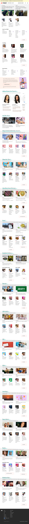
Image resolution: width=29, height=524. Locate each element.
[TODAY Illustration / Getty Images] (21, 397)
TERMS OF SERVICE (11, 510)
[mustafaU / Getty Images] (7, 344)
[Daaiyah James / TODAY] (7, 165)
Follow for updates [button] (9, 473)
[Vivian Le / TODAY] (7, 137)
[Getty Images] (8, 120)
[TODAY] (21, 289)
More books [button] (23, 474)
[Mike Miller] (21, 13)
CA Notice (5, 519)
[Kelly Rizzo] (21, 193)
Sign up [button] (24, 278)
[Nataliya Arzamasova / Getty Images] (21, 226)
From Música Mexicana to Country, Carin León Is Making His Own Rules (21, 7)
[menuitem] (9, 3)
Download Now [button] (6, 84)
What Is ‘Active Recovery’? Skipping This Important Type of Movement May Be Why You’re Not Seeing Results (7, 126)
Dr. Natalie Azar (4, 105)
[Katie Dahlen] (8, 13)
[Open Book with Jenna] (21, 453)
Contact (5, 511)
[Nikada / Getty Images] (21, 344)
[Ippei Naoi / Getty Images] (7, 370)
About (4, 510)
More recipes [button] (23, 247)
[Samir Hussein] (7, 289)
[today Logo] (1, 510)
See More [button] (23, 65)
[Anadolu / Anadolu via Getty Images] (7, 397)
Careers (11, 511)
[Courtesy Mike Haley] (21, 258)
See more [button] (10, 280)
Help (4, 512)
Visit (4, 513)
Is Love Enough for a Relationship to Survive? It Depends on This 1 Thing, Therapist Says (16, 107)
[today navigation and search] (27, 3)
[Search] (25, 3)
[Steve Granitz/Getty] (7, 424)
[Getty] (21, 316)
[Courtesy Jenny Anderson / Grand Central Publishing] (7, 453)
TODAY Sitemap (11, 513)
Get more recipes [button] (22, 216)
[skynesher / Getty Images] (21, 370)
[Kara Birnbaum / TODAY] (22, 120)
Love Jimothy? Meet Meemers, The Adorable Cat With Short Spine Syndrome (8, 7)
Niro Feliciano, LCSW (14, 105)
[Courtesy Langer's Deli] (7, 226)
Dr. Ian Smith (23, 105)
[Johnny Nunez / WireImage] (21, 424)
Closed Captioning (12, 512)
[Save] (2, 15)
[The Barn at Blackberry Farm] (7, 193)
